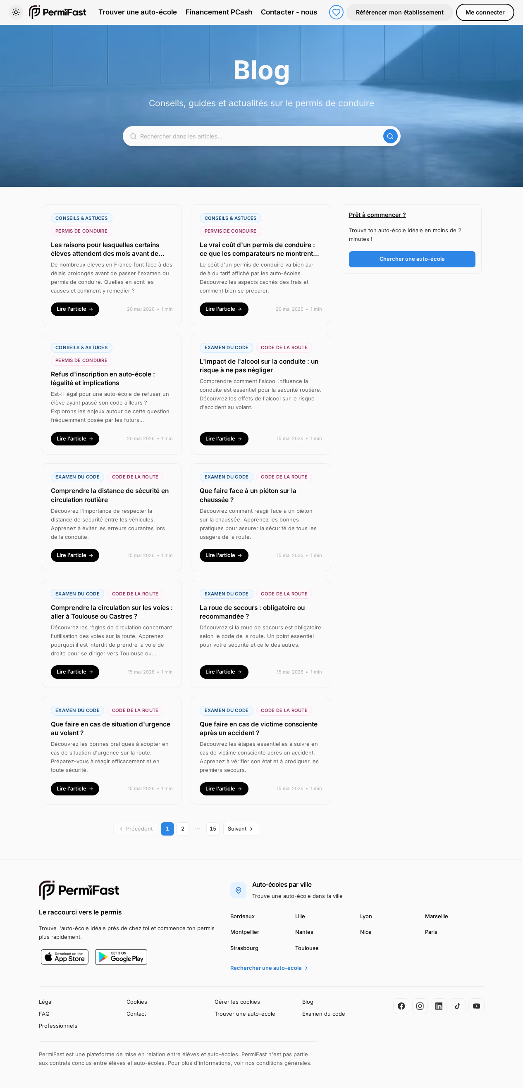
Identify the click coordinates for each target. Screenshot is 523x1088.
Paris (431, 932)
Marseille (436, 916)
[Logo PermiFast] (79, 890)
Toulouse (307, 948)
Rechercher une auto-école (266, 968)
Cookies (137, 1002)
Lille (300, 916)
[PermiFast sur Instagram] (420, 1006)
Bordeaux (242, 916)
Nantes (304, 932)
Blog (307, 1002)
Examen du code (323, 1014)
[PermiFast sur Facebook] (401, 1006)
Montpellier (244, 932)
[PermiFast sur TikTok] (458, 1006)
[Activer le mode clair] (16, 12)
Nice (366, 932)
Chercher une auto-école (412, 259)
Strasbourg (244, 948)
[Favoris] (336, 12)
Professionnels (58, 1026)
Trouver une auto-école (137, 12)
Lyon (366, 916)
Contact (136, 1014)
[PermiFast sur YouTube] (476, 1006)
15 (213, 829)
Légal (46, 1002)
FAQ (44, 1014)
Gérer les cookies (237, 1002)
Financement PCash (219, 12)
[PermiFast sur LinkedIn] (439, 1006)
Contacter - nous (289, 12)
